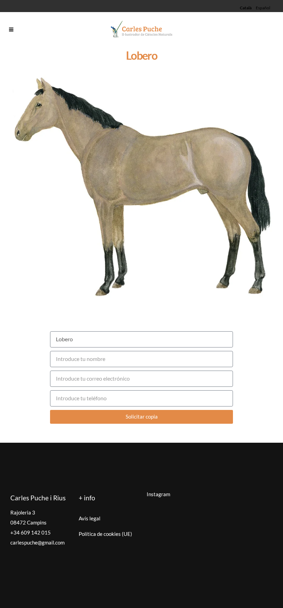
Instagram (158, 494)
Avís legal (89, 518)
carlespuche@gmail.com (37, 542)
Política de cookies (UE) (105, 534)
